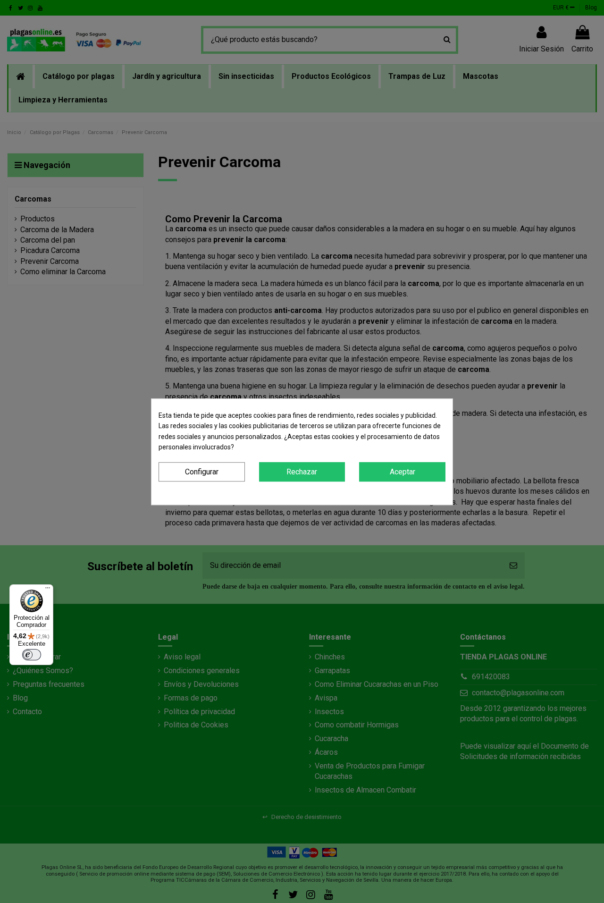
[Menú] (47, 590)
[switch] (31, 654)
